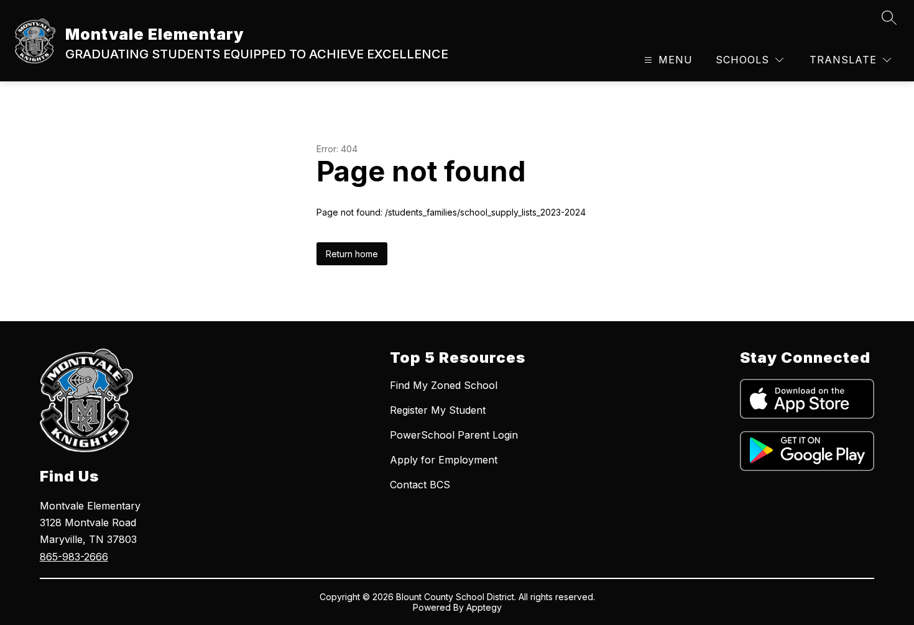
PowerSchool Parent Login (454, 435)
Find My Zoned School (443, 385)
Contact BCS (420, 484)
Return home (352, 254)
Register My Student (438, 410)
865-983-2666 (74, 556)
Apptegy (484, 607)
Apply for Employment (443, 460)
